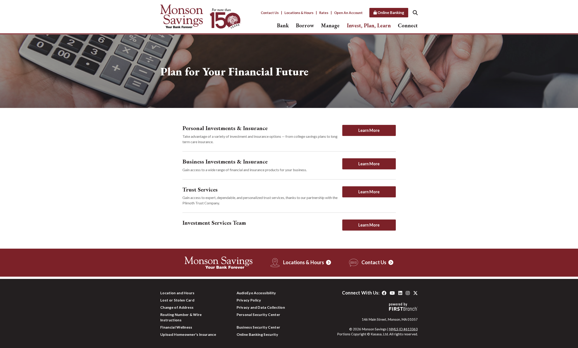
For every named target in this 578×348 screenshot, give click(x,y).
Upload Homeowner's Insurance (188, 334)
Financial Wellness (176, 327)
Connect (408, 25)
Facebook (384, 293)
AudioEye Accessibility (256, 293)
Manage (330, 25)
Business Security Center (258, 327)
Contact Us (270, 13)
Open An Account (348, 13)
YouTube (392, 293)
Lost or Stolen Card (177, 300)
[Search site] (415, 12)
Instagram (408, 293)
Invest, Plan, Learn (369, 25)
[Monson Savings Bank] (201, 16)
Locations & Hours (298, 13)
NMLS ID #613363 (403, 329)
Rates (323, 13)
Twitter (415, 293)
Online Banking (390, 12)
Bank (283, 25)
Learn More (369, 130)
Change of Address (176, 307)
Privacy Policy (249, 300)
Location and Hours (177, 293)
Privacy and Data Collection (261, 307)
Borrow (305, 25)
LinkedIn (400, 293)
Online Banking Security (257, 334)
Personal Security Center (258, 314)
